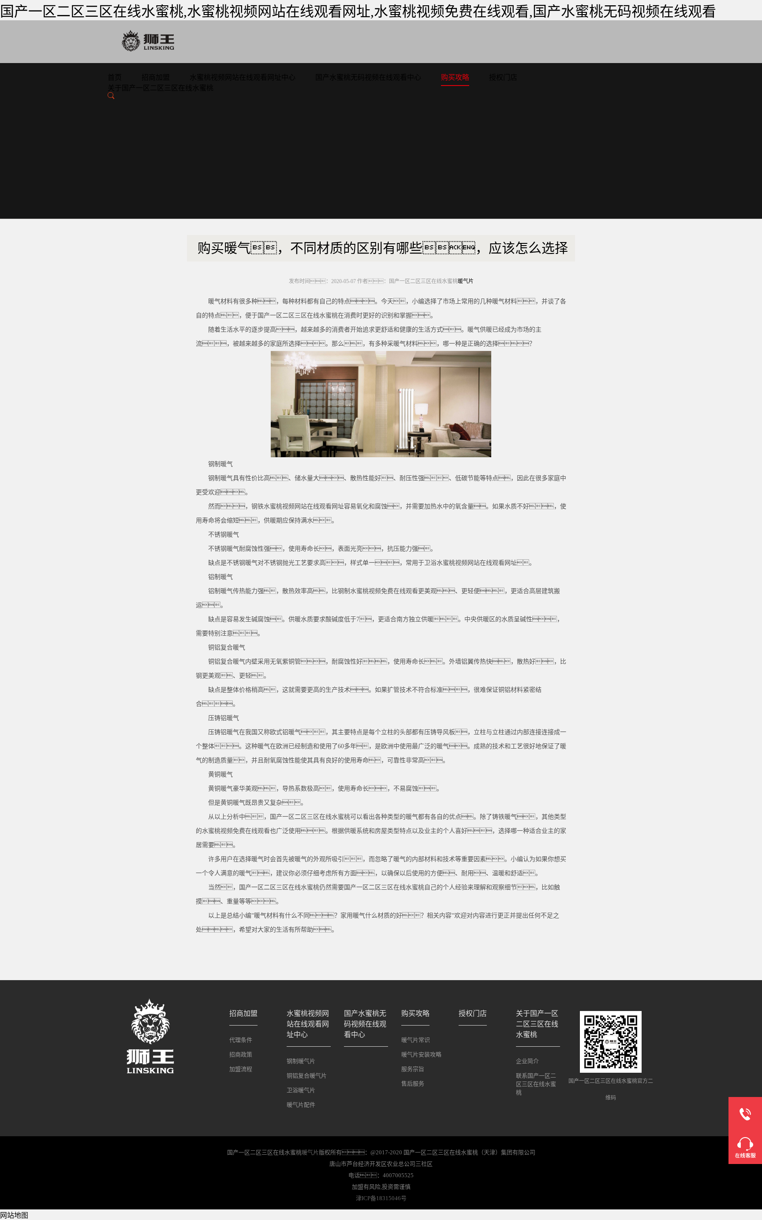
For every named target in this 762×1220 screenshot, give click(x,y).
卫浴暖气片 (301, 1090)
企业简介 (527, 1061)
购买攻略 (455, 77)
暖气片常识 (415, 1040)
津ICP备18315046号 (381, 1198)
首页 (115, 77)
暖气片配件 (301, 1104)
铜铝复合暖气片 (307, 1075)
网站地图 (14, 1215)
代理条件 (240, 1040)
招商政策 (240, 1054)
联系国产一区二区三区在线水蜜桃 (536, 1084)
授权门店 (503, 77)
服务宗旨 (412, 1069)
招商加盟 (156, 77)
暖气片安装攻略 (421, 1054)
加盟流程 (240, 1069)
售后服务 (412, 1083)
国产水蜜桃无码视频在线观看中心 (368, 77)
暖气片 (466, 281)
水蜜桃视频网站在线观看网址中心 (242, 77)
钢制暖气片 (301, 1061)
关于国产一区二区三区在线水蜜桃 (160, 88)
